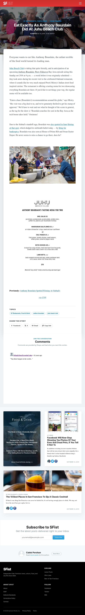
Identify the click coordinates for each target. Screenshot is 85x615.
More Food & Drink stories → (21, 462)
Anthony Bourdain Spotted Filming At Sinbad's (40, 290)
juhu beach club (53, 313)
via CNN (42, 297)
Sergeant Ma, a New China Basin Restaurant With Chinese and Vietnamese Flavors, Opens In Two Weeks (21, 442)
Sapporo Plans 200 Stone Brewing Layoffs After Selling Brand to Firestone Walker (22, 452)
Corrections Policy (9, 598)
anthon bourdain (38, 313)
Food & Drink (22, 419)
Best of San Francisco (51, 578)
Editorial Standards (9, 595)
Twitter (46, 591)
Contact (5, 601)
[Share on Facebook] (56, 461)
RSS (45, 595)
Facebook (47, 588)
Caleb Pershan (55, 21)
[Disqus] (42, 378)
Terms (35, 611)
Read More (56, 553)
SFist (7, 569)
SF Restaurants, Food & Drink (35, 21)
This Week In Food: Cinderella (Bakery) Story (22, 433)
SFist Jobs (47, 575)
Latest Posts (48, 572)
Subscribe (58, 537)
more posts (34, 555)
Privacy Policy (26, 611)
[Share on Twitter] (52, 461)
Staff (5, 591)
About (5, 588)
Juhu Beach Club (16, 68)
